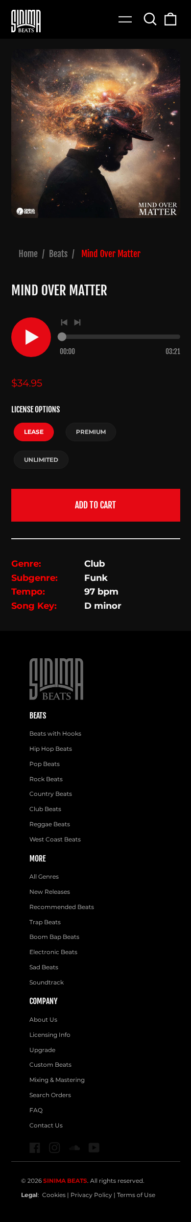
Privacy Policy (91, 1194)
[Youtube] (94, 1147)
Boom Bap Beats (54, 936)
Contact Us (46, 1125)
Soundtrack (46, 982)
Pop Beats (44, 763)
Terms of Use (136, 1194)
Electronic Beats (53, 952)
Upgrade (42, 1050)
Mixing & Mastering (57, 1079)
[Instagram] (54, 1147)
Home (28, 253)
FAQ (36, 1110)
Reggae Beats (49, 824)
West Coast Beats (55, 839)
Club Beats (45, 809)
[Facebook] (35, 1147)
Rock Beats (46, 779)
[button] (151, 19)
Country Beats (50, 793)
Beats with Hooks (55, 733)
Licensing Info (50, 1034)
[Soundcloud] (74, 1147)
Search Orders (50, 1095)
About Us (43, 1019)
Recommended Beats (61, 907)
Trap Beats (45, 922)
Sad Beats (43, 967)
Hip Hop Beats (50, 748)
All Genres (44, 876)
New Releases (49, 891)
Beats (58, 253)
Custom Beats (50, 1064)
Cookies (54, 1194)
